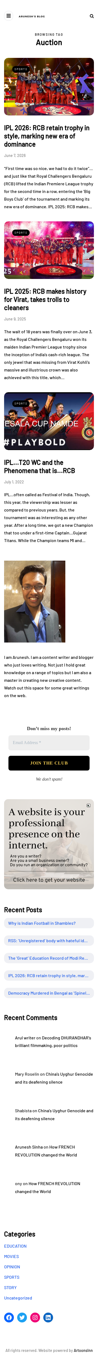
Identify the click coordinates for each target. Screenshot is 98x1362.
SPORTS (20, 69)
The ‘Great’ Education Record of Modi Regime (51, 957)
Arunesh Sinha (29, 1146)
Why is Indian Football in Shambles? (42, 923)
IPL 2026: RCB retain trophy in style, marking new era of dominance (47, 136)
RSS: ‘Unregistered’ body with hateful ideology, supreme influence (51, 940)
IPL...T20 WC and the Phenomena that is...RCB (39, 466)
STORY (10, 1287)
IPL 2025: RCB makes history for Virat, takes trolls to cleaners (45, 299)
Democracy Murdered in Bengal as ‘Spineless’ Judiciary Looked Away (51, 992)
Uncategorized (18, 1297)
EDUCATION (15, 1245)
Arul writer (25, 1037)
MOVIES (11, 1256)
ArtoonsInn (83, 1350)
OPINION (12, 1266)
